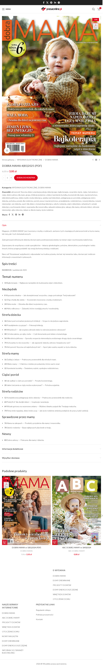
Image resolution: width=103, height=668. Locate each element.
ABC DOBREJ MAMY (76, 551)
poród (36, 201)
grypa (28, 195)
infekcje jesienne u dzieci (41, 195)
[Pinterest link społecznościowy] (51, 3)
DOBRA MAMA (51, 160)
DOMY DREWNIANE (61, 580)
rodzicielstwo (76, 201)
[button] (4, 542)
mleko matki (24, 198)
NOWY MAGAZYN (10, 636)
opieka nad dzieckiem (51, 198)
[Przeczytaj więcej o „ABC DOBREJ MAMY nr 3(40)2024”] (55, 542)
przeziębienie (64, 201)
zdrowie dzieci (86, 207)
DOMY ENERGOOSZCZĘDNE (14, 645)
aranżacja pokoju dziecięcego (45, 192)
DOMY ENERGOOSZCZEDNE (65, 590)
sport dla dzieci (28, 204)
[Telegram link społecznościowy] (59, 3)
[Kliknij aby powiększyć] (7, 151)
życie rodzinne (47, 210)
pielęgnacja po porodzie (70, 198)
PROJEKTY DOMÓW (62, 585)
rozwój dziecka (88, 201)
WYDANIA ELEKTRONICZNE (29, 160)
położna (12, 201)
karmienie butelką (60, 195)
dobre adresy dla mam (16, 195)
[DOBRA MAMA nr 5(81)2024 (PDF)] (26, 510)
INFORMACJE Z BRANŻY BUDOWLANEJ (12, 651)
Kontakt (39, 619)
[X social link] (47, 3)
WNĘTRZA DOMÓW (62, 594)
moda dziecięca (35, 198)
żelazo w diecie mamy (32, 210)
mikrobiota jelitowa (10, 198)
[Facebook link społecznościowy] (43, 3)
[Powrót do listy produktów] (96, 159)
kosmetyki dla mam (76, 195)
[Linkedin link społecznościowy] (55, 3)
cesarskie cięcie (75, 192)
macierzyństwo (91, 195)
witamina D (86, 204)
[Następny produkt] (99, 159)
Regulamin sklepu (43, 610)
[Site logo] (51, 9)
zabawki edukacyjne (56, 207)
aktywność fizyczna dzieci (21, 192)
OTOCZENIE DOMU (61, 599)
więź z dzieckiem (74, 204)
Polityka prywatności (44, 614)
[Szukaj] (93, 9)
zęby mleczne (17, 210)
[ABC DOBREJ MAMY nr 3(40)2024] (76, 510)
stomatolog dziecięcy (44, 204)
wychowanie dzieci (18, 207)
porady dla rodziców (24, 201)
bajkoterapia (63, 192)
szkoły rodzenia (60, 204)
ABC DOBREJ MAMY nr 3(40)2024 (76, 547)
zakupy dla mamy (72, 207)
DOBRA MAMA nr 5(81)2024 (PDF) (26, 547)
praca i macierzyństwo (49, 201)
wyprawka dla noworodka (37, 207)
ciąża (85, 192)
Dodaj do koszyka (26, 178)
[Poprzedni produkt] (93, 159)
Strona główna (8, 160)
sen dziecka (16, 204)
